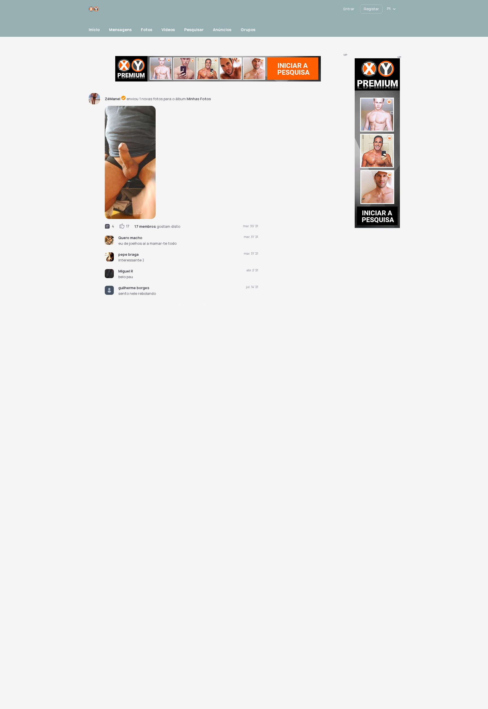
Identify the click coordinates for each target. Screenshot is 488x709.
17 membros (145, 226)
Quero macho (130, 237)
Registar (371, 8)
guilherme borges (133, 287)
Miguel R (125, 271)
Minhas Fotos (199, 98)
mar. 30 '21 (250, 226)
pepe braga (128, 254)
